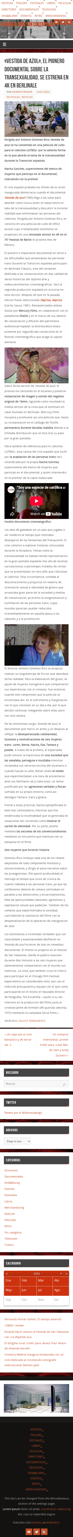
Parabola (37, 1522)
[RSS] (69, 22)
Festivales (37, 3)
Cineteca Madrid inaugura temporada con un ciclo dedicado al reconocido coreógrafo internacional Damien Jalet (34, 1360)
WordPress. (53, 1522)
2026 (36, 1273)
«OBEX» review (14, 1325)
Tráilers (21, 3)
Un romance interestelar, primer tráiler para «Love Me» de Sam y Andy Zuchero (54, 1045)
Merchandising (56, 16)
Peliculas (64, 3)
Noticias (7, 3)
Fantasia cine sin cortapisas (27, 24)
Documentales (29, 9)
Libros (51, 3)
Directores (9, 9)
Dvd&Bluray (10, 16)
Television (49, 9)
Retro (38, 16)
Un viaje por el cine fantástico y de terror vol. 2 (18, 1040)
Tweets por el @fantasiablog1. (23, 1112)
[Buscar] (64, 1085)
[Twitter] (63, 22)
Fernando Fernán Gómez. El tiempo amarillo (32, 1319)
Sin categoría (12, 1232)
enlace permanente (32, 1020)
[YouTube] (56, 22)
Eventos (26, 16)
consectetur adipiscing (55, 1509)
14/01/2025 (43, 92)
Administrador (22, 92)
